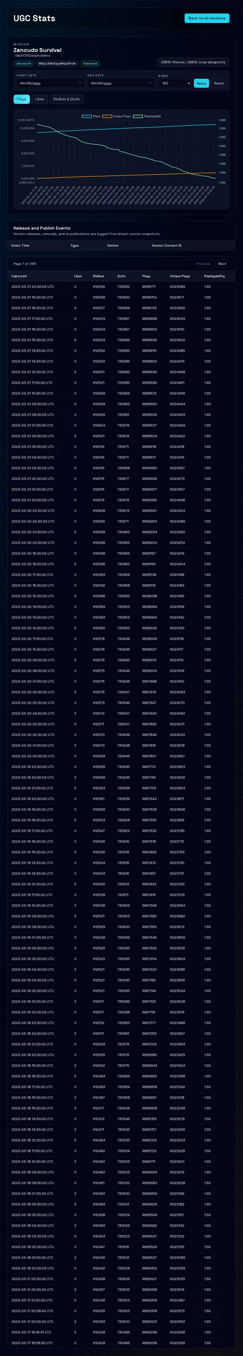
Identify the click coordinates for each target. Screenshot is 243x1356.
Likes (39, 99)
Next (222, 264)
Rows (163, 76)
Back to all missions (207, 18)
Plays (21, 99)
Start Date (27, 75)
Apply (201, 83)
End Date (96, 75)
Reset (219, 83)
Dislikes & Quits (66, 99)
